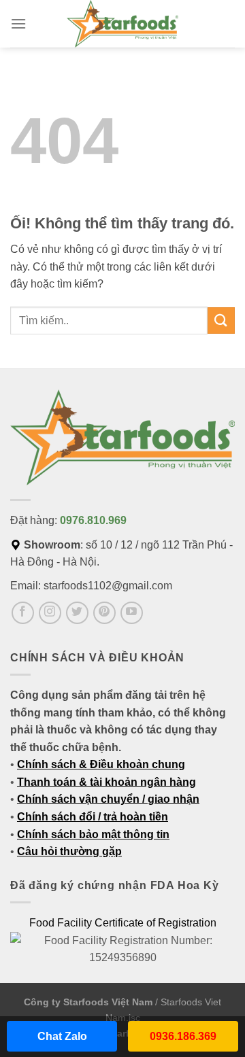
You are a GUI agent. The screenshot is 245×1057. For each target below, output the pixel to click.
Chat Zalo (62, 1036)
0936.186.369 (183, 1036)
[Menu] (18, 23)
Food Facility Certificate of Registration (122, 923)
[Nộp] (221, 320)
